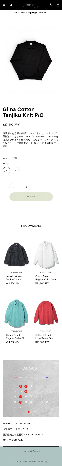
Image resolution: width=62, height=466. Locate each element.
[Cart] (58, 5)
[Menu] (4, 5)
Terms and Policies (31, 451)
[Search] (11, 5)
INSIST (25, 461)
